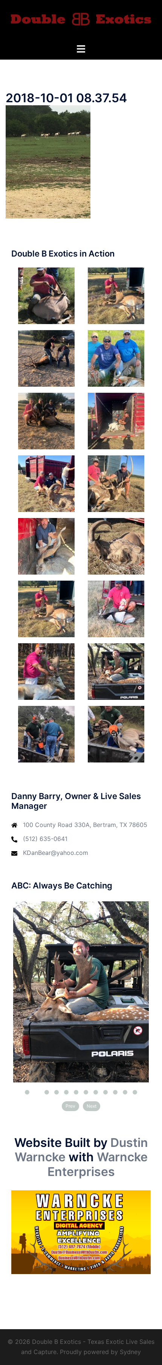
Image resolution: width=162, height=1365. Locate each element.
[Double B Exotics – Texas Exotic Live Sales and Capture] (81, 21)
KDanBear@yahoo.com (55, 852)
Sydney (130, 1352)
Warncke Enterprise (97, 1164)
